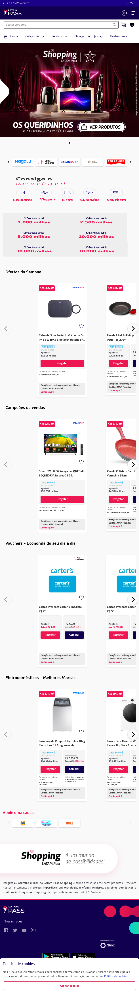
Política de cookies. (116, 976)
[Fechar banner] (133, 964)
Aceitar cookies (69, 986)
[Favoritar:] (81, 326)
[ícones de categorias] (23, 192)
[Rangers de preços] (34, 220)
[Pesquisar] (114, 24)
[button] (69, 143)
